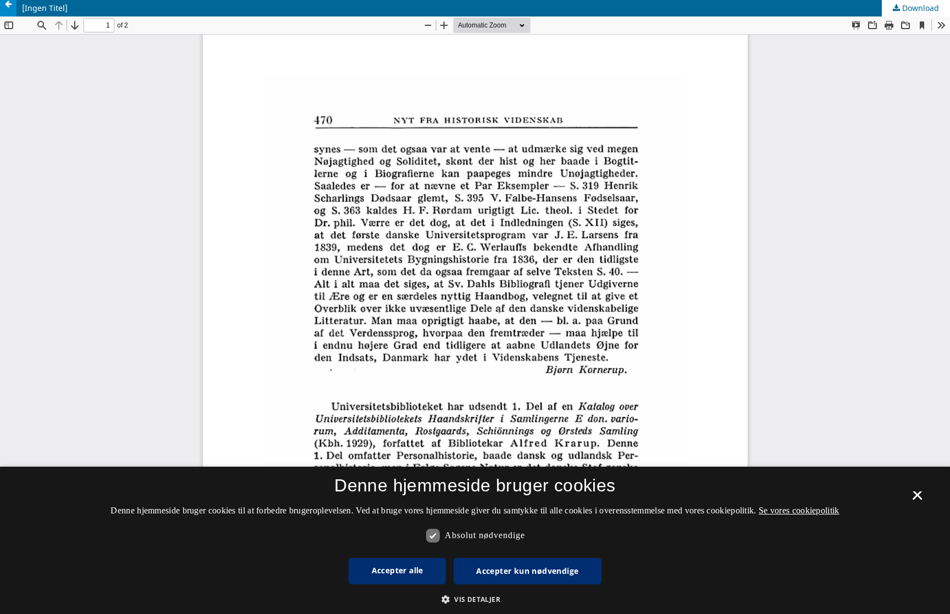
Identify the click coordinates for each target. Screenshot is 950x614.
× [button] (917, 499)
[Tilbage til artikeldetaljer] (8, 8)
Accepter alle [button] (397, 570)
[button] (475, 599)
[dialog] (475, 540)
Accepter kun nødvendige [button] (527, 571)
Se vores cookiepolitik (799, 510)
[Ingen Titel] (45, 8)
